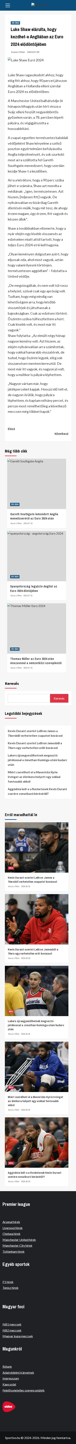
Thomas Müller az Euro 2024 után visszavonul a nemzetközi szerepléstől (36, 661)
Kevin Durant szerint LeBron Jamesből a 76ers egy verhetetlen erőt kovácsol (35, 745)
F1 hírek (8, 1282)
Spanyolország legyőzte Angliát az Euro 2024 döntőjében (33, 588)
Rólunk (7, 1366)
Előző (11, 429)
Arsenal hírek (11, 1222)
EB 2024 (15, 22)
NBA (11, 868)
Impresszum (11, 1378)
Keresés (12, 683)
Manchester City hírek (17, 1245)
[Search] (69, 5)
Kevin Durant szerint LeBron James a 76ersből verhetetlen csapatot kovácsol (35, 733)
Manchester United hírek (19, 1239)
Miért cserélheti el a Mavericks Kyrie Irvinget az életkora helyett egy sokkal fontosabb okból (34, 776)
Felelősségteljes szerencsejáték (24, 1390)
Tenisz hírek (11, 1287)
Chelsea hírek (11, 1233)
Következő (61, 434)
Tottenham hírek (14, 1251)
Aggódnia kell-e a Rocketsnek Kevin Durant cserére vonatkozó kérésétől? (37, 791)
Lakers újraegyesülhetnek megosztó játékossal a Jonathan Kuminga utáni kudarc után (37, 760)
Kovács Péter (18, 52)
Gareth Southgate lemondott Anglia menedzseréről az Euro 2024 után (34, 516)
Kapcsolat (9, 1384)
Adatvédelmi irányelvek (18, 1372)
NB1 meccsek (12, 1324)
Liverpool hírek (13, 1228)
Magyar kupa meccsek (18, 1336)
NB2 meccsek (12, 1330)
